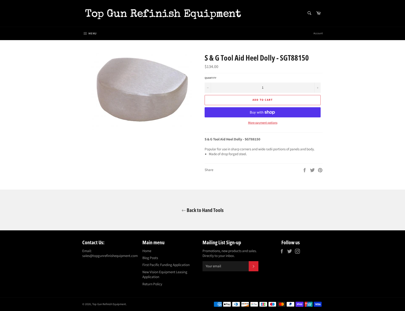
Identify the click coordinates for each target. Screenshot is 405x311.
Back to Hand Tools (205, 209)
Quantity (210, 78)
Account (318, 33)
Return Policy (152, 284)
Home (146, 251)
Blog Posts (150, 258)
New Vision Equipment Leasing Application (164, 275)
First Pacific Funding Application (166, 265)
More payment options (262, 123)
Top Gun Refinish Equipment (109, 304)
